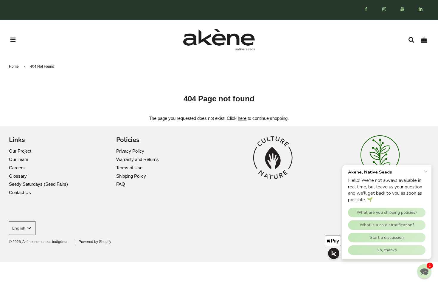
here (242, 118)
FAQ (120, 184)
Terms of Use (129, 167)
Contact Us (20, 192)
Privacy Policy (130, 151)
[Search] (413, 39)
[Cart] (426, 39)
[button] (424, 271)
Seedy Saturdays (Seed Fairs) (38, 184)
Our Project (20, 151)
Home (14, 66)
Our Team (18, 159)
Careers (17, 167)
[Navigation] (13, 40)
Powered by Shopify (95, 242)
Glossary (18, 176)
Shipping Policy (131, 176)
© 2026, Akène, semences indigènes (38, 242)
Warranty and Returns (137, 159)
